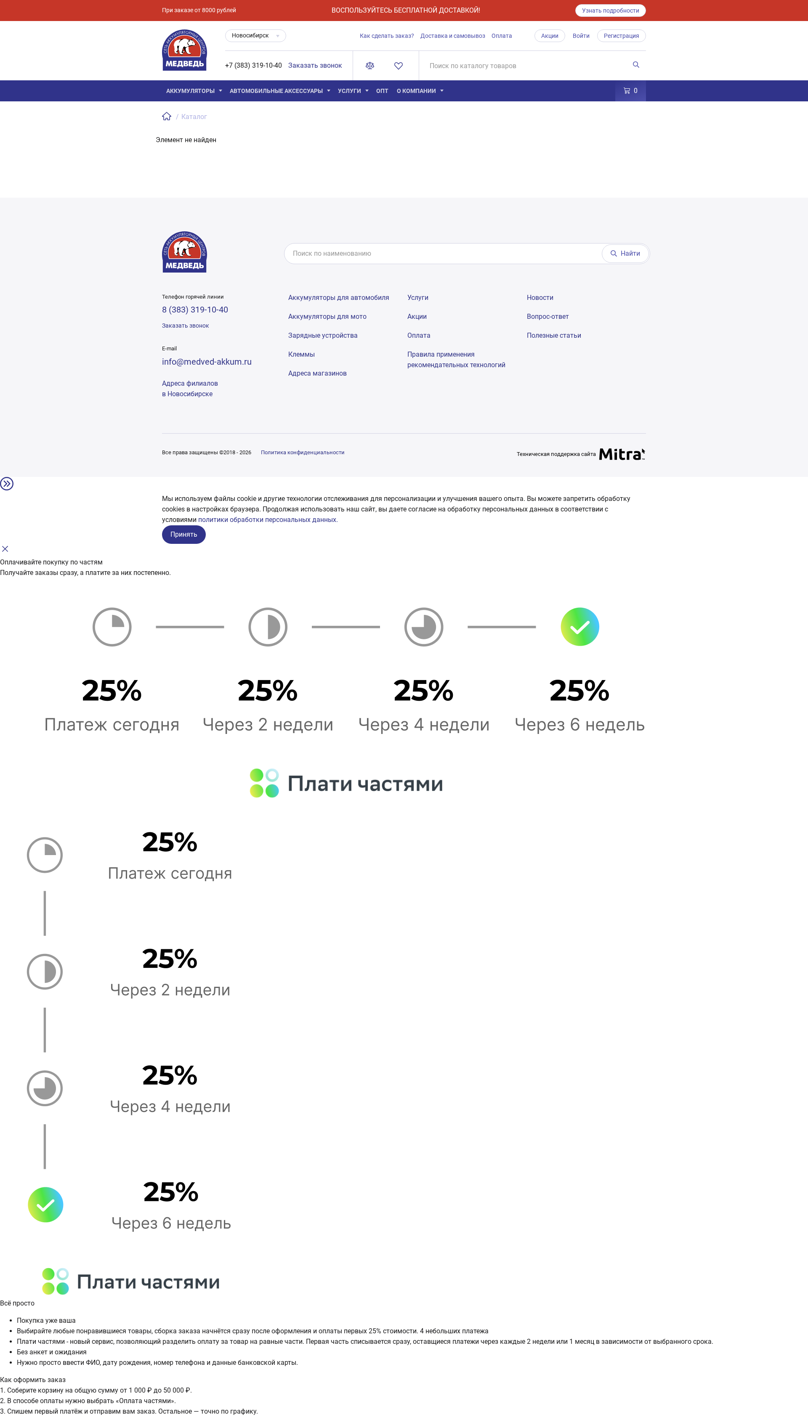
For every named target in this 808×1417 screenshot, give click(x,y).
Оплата (502, 35)
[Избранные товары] (400, 65)
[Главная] (167, 117)
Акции (549, 35)
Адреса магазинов (317, 373)
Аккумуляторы (190, 90)
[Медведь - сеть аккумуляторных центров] (184, 54)
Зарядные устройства (323, 335)
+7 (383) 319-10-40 (253, 65)
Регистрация (621, 35)
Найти (630, 253)
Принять (183, 534)
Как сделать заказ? (387, 35)
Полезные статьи (554, 335)
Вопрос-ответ (548, 316)
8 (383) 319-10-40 (195, 310)
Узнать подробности (610, 10)
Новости (540, 298)
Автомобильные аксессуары (276, 90)
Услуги (349, 90)
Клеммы (301, 354)
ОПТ (382, 90)
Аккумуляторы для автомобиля (338, 298)
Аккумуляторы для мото (327, 316)
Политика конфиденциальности (303, 452)
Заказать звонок (315, 65)
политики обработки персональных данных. (268, 520)
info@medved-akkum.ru (207, 362)
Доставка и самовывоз (452, 35)
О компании (416, 90)
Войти (581, 35)
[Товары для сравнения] (372, 65)
